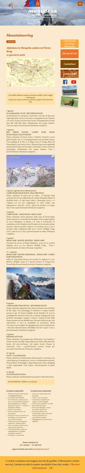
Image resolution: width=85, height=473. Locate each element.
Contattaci (70, 64)
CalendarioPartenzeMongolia (69, 43)
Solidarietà (69, 74)
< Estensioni (11, 42)
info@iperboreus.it (41, 449)
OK (51, 468)
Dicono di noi (69, 53)
